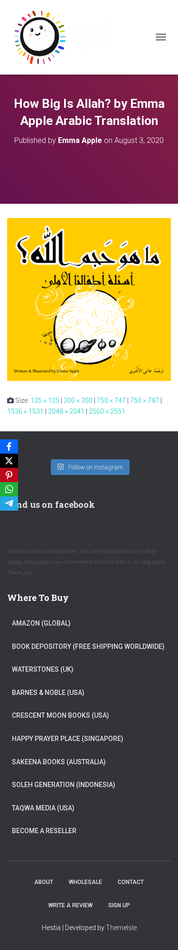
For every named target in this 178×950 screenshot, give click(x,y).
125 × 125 (44, 400)
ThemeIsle (121, 927)
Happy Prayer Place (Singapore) (67, 738)
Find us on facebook (51, 504)
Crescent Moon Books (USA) (60, 715)
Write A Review (70, 905)
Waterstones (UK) (43, 669)
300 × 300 (78, 400)
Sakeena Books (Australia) (59, 762)
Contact (131, 882)
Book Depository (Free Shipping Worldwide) (88, 646)
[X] (9, 461)
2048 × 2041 (66, 411)
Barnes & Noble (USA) (48, 692)
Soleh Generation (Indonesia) (63, 784)
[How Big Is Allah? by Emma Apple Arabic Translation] (89, 299)
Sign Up (119, 905)
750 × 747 (111, 400)
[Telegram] (9, 503)
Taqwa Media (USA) (43, 808)
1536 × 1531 (25, 411)
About (43, 882)
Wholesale (85, 882)
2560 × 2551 (107, 411)
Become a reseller (44, 831)
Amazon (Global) (41, 623)
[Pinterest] (9, 475)
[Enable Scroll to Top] (159, 931)
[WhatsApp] (9, 489)
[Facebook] (9, 446)
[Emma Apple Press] (66, 37)
